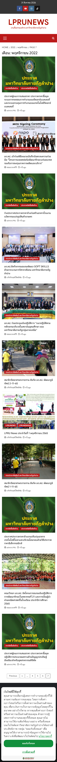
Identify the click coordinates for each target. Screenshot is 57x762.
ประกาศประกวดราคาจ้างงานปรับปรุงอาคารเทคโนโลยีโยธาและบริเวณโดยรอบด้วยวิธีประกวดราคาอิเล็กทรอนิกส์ (28, 540)
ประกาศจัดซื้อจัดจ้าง (29, 88)
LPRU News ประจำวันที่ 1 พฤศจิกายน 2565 (26, 433)
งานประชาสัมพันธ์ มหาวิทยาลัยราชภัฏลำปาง (22, 148)
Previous (13, 675)
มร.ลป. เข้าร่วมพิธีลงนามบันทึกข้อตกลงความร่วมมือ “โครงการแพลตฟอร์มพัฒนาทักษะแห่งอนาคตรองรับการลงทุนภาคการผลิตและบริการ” (28, 160)
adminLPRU (11, 110)
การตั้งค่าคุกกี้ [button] (28, 752)
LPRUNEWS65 (25, 425)
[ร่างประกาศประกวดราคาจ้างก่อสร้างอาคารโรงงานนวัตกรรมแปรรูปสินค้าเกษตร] (28, 191)
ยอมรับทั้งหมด (28, 743)
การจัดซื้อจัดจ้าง (12, 88)
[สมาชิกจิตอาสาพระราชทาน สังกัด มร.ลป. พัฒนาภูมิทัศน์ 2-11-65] (28, 358)
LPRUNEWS (28, 22)
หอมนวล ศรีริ (12, 167)
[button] (5, 38)
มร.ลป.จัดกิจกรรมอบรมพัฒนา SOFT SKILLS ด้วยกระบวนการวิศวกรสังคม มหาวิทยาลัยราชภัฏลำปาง (27, 270)
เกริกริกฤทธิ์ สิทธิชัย (14, 277)
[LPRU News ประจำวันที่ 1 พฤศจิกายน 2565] (28, 411)
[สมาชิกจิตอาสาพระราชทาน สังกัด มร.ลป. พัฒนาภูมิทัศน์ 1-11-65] (28, 461)
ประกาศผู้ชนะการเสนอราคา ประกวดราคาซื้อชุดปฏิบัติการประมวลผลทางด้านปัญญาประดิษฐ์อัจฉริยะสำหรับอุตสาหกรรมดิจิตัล (26, 657)
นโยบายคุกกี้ (45, 736)
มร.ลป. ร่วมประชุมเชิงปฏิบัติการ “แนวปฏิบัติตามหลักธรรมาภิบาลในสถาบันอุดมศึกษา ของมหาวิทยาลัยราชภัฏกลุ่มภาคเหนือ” (27, 327)
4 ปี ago (22, 110)
